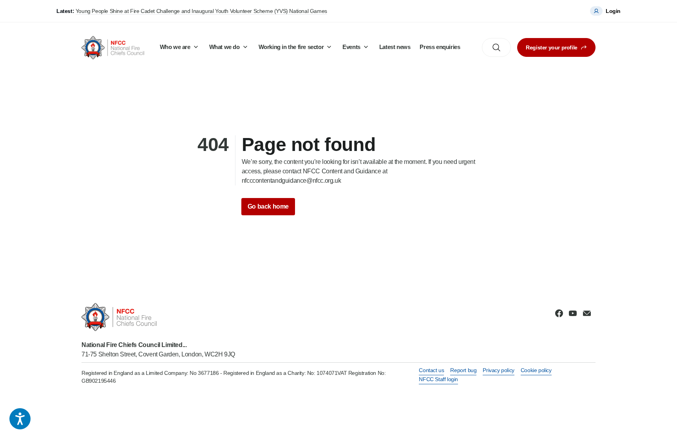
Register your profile (551, 47)
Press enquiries (440, 47)
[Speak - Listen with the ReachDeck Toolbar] (20, 418)
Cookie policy (536, 370)
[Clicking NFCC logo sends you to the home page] (158, 317)
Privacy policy (498, 370)
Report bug (463, 370)
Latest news (395, 47)
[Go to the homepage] (112, 47)
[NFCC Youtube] (573, 313)
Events (351, 47)
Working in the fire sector (291, 47)
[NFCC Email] (587, 313)
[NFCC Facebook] (559, 313)
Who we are (175, 47)
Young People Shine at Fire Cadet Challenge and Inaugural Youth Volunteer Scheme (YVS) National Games (201, 11)
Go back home (268, 206)
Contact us (431, 370)
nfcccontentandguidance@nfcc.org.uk (291, 180)
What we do (224, 47)
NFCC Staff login (438, 379)
